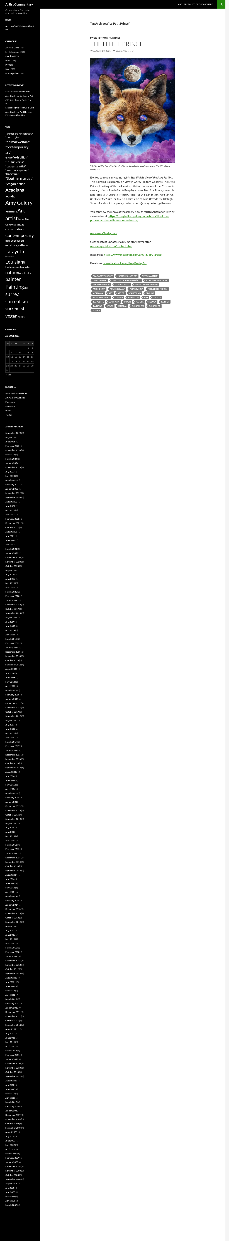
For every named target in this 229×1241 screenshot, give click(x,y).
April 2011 (10, 1046)
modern (27, 267)
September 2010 (13, 1076)
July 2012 (9, 982)
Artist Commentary (19, 4)
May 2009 (10, 1145)
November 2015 (13, 810)
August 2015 (11, 823)
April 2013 (10, 943)
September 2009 (13, 1127)
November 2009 (13, 1119)
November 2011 (13, 1016)
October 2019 (12, 609)
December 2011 (13, 1012)
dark (7, 240)
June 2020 (10, 579)
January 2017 (11, 750)
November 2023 (13, 467)
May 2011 (10, 1042)
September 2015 (13, 819)
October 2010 (12, 1072)
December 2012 (13, 960)
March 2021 (11, 549)
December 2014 (13, 857)
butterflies (23, 219)
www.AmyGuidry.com (103, 233)
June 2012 (10, 986)
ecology (11, 245)
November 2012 (13, 964)
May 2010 (10, 1093)
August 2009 (11, 1132)
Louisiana (114, 302)
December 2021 (13, 523)
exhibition (133, 297)
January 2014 (11, 904)
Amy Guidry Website (15, 397)
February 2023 (12, 484)
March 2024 (11, 458)
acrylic (10, 196)
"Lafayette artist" (103, 276)
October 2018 (12, 660)
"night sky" (99, 289)
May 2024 (10, 454)
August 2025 (11, 437)
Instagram (10, 406)
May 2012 (10, 990)
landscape (9, 256)
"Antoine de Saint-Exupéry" (126, 280)
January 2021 (11, 553)
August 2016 (11, 772)
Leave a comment (126, 50)
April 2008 (10, 1200)
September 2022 (13, 497)
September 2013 (13, 922)
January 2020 (11, 600)
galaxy (157, 297)
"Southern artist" (127, 276)
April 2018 (10, 686)
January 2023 (11, 488)
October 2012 (12, 969)
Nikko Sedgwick (12, 107)
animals (11, 211)
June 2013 (10, 934)
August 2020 (11, 570)
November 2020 (13, 561)
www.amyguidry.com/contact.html (111, 246)
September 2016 (13, 767)
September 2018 (13, 664)
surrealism (138, 306)
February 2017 (12, 746)
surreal (122, 306)
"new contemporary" (146, 284)
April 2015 (10, 840)
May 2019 (10, 630)
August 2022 (11, 501)
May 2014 (10, 887)
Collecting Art (26, 96)
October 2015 (12, 814)
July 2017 (9, 724)
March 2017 (11, 741)
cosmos (119, 297)
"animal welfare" (17, 142)
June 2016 (10, 780)
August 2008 (11, 1183)
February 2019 (12, 643)
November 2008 (13, 1170)
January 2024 (11, 463)
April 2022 (10, 514)
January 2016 (11, 802)
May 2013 (10, 939)
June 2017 (10, 729)
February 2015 (12, 849)
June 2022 (10, 506)
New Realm (24, 272)
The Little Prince (116, 44)
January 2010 (11, 1110)
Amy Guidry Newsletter (16, 393)
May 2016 (10, 784)
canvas (19, 224)
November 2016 (13, 759)
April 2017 (10, 737)
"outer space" (117, 289)
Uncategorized (12, 73)
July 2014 (9, 879)
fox (146, 297)
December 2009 (13, 1115)
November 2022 (13, 493)
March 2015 (11, 844)
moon (127, 302)
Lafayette (98, 302)
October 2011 (12, 1020)
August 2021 (11, 531)
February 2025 (12, 446)
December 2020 (13, 557)
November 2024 (13, 450)
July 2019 (9, 621)
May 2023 (10, 476)
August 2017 (11, 720)
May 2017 (10, 733)
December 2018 (13, 651)
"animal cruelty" (26, 134)
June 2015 (10, 832)
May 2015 (10, 836)
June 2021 (10, 540)
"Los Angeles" (122, 284)
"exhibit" (9, 158)
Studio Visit (24, 91)
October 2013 (12, 917)
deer (13, 240)
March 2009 (11, 1153)
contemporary (101, 297)
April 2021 (10, 544)
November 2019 (13, 604)
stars (110, 306)
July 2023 (9, 471)
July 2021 (9, 536)
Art (111, 293)
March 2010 (11, 1102)
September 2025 (13, 433)
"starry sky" (136, 289)
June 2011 (10, 1037)
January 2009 (11, 1162)
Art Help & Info (12, 47)
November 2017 (13, 707)
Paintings (114, 37)
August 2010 (11, 1080)
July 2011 (9, 1033)
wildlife (21, 316)
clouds (150, 293)
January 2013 (11, 956)
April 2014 (10, 892)
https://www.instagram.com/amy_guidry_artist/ (133, 254)
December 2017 (13, 703)
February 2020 (12, 596)
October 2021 (12, 527)
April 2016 (10, 789)
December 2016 (13, 754)
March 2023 (11, 480)
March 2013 (11, 947)
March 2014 (11, 896)
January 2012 (11, 1007)
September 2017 (13, 716)
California (135, 293)
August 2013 (11, 926)
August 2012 (11, 977)
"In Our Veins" (14, 162)
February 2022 (12, 518)
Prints (8, 64)
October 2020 (12, 566)
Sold (7, 69)
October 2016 (12, 763)
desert (20, 240)
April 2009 (10, 1149)
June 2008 (10, 1192)
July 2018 (9, 673)
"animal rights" (12, 137)
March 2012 (11, 999)
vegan (96, 310)
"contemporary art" (156, 280)
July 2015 (9, 827)
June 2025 (10, 441)
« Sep (8, 374)
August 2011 (11, 1029)
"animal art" (12, 133)
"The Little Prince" (157, 289)
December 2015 (13, 806)
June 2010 (10, 1089)
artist (121, 293)
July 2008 (9, 1187)
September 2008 (13, 1179)
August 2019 (11, 617)
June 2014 (10, 883)
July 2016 (9, 776)
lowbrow (9, 267)
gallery (23, 245)
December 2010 (13, 1063)
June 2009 (10, 1140)
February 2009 (12, 1157)
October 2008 (12, 1175)
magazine (18, 267)
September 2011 (13, 1025)
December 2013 (13, 909)
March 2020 (11, 591)
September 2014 (13, 870)
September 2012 (13, 973)
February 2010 (12, 1106)
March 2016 (11, 793)
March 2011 (11, 1050)
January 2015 (11, 853)
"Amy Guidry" (100, 280)
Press (7, 60)
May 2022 (10, 510)
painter (165, 302)
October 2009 (12, 1123)
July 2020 (9, 574)
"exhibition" (20, 157)
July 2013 (9, 930)
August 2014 (11, 874)
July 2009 (9, 1136)
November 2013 (13, 913)
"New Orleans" (12, 173)
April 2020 (10, 587)
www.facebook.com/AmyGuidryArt (125, 263)
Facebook (10, 402)
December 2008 (13, 1166)
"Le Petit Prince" (101, 284)
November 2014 (13, 862)
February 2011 (12, 1055)
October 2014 (12, 866)
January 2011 (11, 1059)
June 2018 (10, 677)
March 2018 (11, 690)
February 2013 (12, 952)
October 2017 (12, 711)
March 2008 (11, 1205)
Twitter (8, 414)
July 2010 (9, 1085)
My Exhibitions (99, 37)
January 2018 (11, 699)
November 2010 (13, 1067)
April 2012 (10, 995)
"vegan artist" (150, 276)
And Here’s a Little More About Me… (196, 4)
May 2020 (10, 583)
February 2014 (12, 900)
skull (26, 288)
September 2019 (13, 613)
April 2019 (10, 634)
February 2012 (12, 1003)
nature (139, 302)
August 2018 (11, 669)
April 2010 (10, 1097)
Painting (97, 306)
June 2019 (10, 626)
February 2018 (12, 694)
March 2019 (11, 639)
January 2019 (11, 647)
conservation (14, 229)
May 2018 (10, 681)
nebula (152, 302)
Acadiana (98, 293)
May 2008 (10, 1196)
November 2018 (13, 656)
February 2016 (12, 797)
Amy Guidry (11, 96)
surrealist (154, 306)
